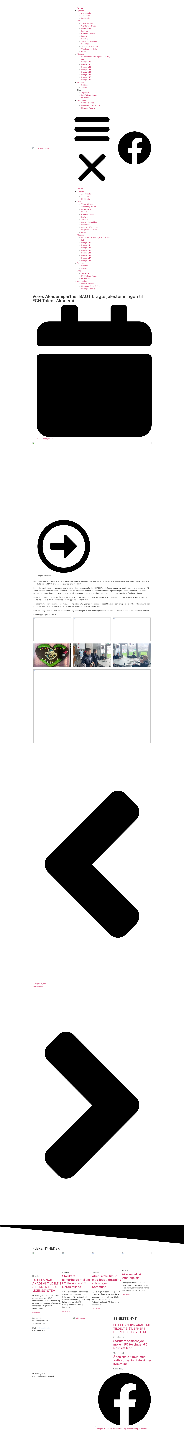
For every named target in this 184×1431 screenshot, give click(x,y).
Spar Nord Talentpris (89, 46)
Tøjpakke (85, 92)
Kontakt (84, 36)
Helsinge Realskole (88, 108)
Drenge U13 (86, 69)
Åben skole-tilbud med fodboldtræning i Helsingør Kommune (106, 1281)
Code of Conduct (88, 33)
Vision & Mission (87, 23)
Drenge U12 (86, 67)
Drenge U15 (86, 75)
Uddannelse (82, 100)
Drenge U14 (86, 72)
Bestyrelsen (86, 28)
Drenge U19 (86, 80)
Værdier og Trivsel (88, 26)
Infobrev (84, 31)
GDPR (83, 51)
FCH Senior (86, 18)
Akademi (80, 54)
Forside (80, 8)
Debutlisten (86, 44)
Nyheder (80, 10)
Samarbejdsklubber (89, 41)
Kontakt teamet (87, 103)
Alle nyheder (86, 13)
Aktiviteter (85, 16)
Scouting (84, 39)
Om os (79, 21)
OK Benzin (85, 98)
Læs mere (36, 1312)
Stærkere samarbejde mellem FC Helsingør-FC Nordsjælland (76, 1281)
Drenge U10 (86, 62)
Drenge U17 (86, 77)
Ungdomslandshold (89, 49)
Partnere (80, 82)
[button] (92, 148)
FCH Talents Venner (89, 95)
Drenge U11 (86, 64)
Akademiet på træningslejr (131, 1276)
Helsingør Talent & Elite (90, 105)
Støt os (84, 87)
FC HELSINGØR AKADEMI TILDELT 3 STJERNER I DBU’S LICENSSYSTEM (46, 1285)
